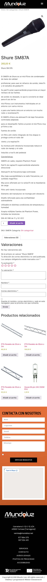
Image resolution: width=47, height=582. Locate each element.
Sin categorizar (12, 10)
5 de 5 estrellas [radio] (15, 265)
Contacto (23, 552)
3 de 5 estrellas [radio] (8, 265)
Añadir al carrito (16, 223)
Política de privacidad (23, 559)
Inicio (3, 10)
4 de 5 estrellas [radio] (12, 265)
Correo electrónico (9, 291)
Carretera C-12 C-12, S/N (23, 526)
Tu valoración (7, 270)
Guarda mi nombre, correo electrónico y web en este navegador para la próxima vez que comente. (23, 302)
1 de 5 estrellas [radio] (2, 265)
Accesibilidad (23, 562)
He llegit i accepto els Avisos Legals (19, 455)
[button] (42, 3)
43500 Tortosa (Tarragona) (24, 529)
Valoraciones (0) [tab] (11, 237)
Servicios (23, 548)
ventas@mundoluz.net (23, 533)
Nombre (5, 283)
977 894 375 (23, 537)
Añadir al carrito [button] (10, 355)
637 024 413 (23, 540)
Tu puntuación (7, 263)
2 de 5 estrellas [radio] (5, 265)
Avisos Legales (23, 555)
